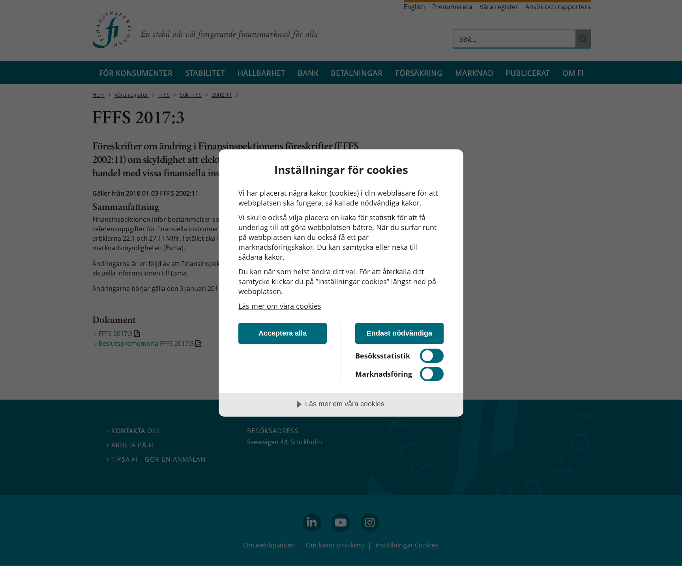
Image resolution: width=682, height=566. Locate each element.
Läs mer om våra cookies (279, 306)
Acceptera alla (283, 333)
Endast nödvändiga (399, 333)
